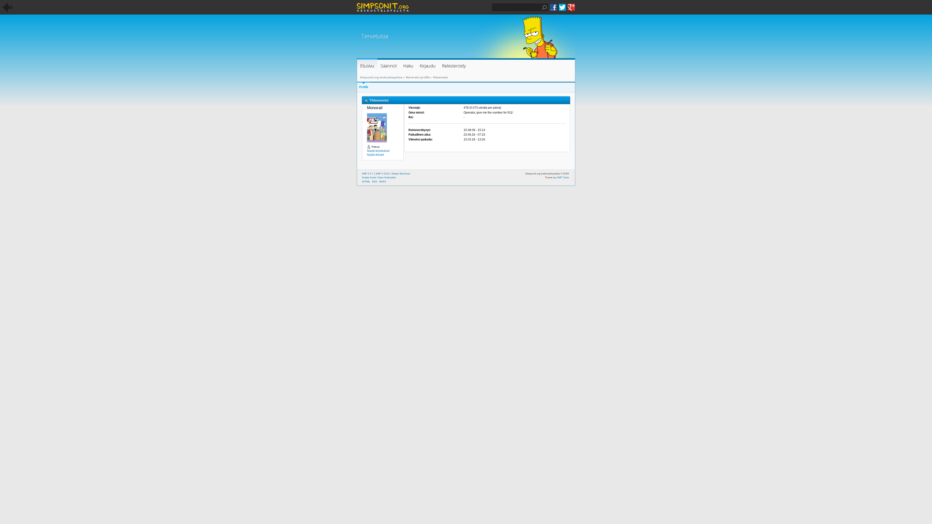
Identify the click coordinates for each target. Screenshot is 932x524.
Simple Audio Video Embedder (379, 177)
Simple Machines (400, 173)
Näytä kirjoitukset (378, 151)
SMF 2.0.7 (368, 173)
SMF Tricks (563, 177)
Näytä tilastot (375, 154)
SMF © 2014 (383, 173)
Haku (544, 7)
